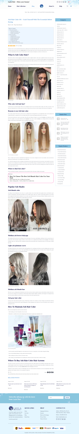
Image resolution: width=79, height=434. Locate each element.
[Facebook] (48, 372)
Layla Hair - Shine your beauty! (19, 2)
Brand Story (27, 416)
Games (58, 61)
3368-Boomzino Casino (61, 28)
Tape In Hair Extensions (62, 157)
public (58, 86)
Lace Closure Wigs (61, 177)
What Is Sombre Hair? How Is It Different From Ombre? (20, 179)
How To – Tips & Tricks (61, 74)
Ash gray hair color (14, 40)
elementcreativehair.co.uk (61, 53)
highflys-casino (59, 72)
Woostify (48, 432)
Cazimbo (58, 47)
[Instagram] (53, 372)
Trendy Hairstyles (19, 24)
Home (26, 12)
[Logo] (41, 6)
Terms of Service (43, 418)
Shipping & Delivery (44, 411)
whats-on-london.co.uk (61, 103)
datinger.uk (59, 51)
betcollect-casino (60, 43)
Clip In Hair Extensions (62, 151)
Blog (28, 12)
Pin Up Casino (59, 84)
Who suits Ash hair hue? (14, 31)
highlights (27, 118)
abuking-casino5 (60, 37)
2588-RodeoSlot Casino (61, 24)
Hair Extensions (59, 70)
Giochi (58, 63)
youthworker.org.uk (60, 107)
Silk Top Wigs (60, 181)
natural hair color (43, 113)
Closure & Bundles (61, 169)
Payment (42, 413)
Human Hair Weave (61, 165)
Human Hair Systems (61, 159)
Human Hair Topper (61, 161)
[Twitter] (49, 372)
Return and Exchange (44, 415)
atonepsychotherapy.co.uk (61, 41)
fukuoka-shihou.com (60, 57)
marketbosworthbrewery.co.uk (62, 78)
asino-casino (59, 39)
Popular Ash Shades (12, 34)
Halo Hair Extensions (61, 153)
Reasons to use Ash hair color (15, 32)
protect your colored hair (36, 313)
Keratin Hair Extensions (62, 155)
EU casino (58, 55)
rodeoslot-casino (59, 88)
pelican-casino (59, 80)
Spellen (58, 92)
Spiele (58, 94)
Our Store (26, 413)
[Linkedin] (51, 372)
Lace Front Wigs (61, 179)
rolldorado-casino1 (60, 90)
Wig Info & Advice (60, 105)
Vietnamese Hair (61, 171)
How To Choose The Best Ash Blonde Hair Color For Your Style (30, 177)
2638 (58, 26)
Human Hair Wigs (61, 173)
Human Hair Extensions (62, 149)
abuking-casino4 (60, 35)
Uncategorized (60, 183)
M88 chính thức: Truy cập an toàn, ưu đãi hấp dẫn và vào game (65, 133)
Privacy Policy (43, 416)
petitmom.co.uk (59, 82)
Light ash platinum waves (15, 38)
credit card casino (60, 49)
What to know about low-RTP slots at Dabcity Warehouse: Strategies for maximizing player (30, 385)
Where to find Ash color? (15, 33)
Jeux (57, 76)
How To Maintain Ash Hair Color (14, 41)
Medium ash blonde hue (14, 39)
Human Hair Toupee (61, 163)
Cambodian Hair (61, 167)
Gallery (58, 59)
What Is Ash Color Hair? (13, 29)
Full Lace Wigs (60, 175)
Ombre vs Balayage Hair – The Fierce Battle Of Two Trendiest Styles (22, 180)
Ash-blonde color (13, 35)
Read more (10, 388)
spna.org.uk (59, 96)
